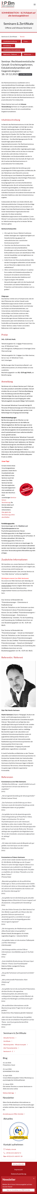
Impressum (18, 1169)
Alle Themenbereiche (10, 1048)
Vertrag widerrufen (18, 1164)
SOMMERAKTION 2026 (11, 1071)
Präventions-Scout (9, 1065)
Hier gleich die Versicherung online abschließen (8, 514)
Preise (26, 41)
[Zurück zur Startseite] (8, 4)
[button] (35, 4)
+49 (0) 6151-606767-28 (12, 1156)
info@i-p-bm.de (11, 1149)
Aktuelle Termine (8, 1038)
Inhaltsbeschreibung (10, 41)
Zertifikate (6, 1041)
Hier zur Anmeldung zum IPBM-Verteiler (18, 1190)
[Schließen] (33, 1178)
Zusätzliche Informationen (12, 50)
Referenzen (27, 54)
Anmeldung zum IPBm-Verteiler (13, 1114)
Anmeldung (7, 45)
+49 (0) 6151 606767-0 (13, 1153)
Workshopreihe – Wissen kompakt (14, 1044)
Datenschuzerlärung (18, 1174)
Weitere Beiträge (8, 1093)
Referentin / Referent (10, 54)
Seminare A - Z (8, 1051)
